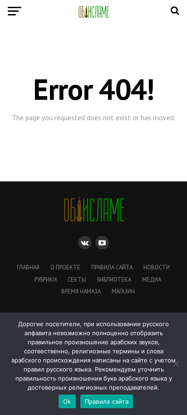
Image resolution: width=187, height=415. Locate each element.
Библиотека (114, 279)
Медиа (151, 279)
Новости (156, 267)
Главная (28, 267)
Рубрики (45, 279)
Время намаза (81, 291)
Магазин (123, 291)
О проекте (65, 267)
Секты (77, 279)
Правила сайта (112, 267)
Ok (67, 401)
